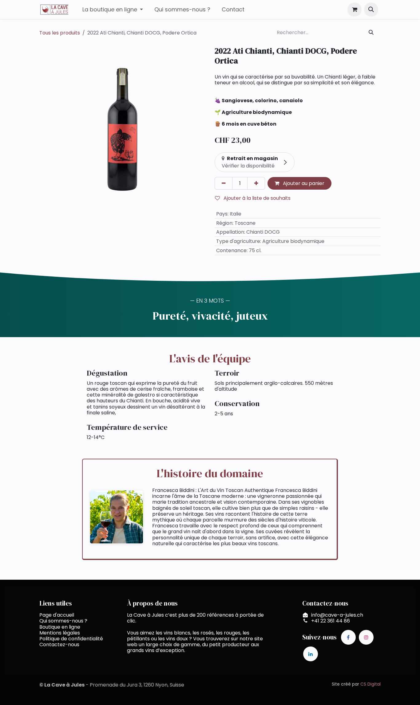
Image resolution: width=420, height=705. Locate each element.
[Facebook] (348, 637)
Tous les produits (59, 32)
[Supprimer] (223, 183)
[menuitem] (113, 9)
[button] (371, 9)
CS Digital (370, 684)
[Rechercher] (371, 32)
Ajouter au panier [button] (303, 183)
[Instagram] (366, 637)
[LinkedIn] (310, 654)
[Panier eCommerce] (354, 9)
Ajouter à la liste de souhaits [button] (256, 198)
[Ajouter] (256, 183)
